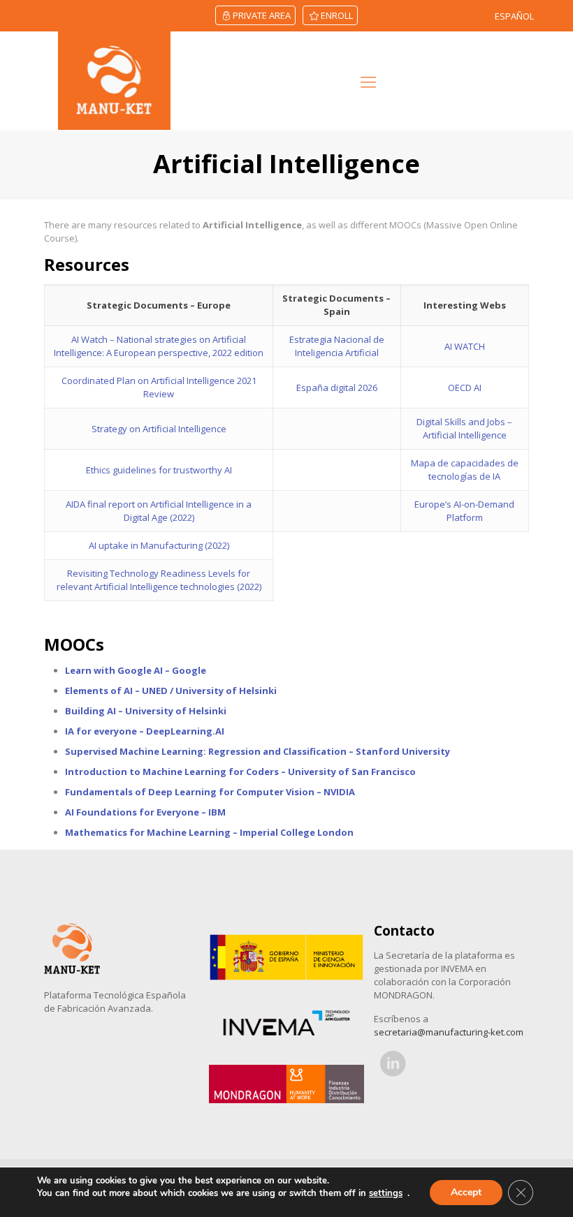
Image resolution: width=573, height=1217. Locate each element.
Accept (466, 1192)
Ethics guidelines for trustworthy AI (159, 470)
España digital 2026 (336, 387)
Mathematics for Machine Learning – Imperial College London (209, 832)
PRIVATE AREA (262, 15)
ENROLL (337, 15)
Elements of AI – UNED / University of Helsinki (171, 690)
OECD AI (464, 387)
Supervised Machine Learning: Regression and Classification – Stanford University (257, 751)
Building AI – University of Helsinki (145, 711)
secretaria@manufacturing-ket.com (448, 1032)
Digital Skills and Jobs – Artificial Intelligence (464, 428)
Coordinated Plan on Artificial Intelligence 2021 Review (158, 387)
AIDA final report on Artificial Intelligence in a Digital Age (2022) (159, 511)
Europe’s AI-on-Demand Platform (464, 511)
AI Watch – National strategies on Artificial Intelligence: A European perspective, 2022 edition (158, 346)
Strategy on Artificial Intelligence (159, 428)
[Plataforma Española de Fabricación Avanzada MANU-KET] (114, 80)
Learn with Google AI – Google (135, 670)
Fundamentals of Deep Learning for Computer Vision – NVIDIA (210, 791)
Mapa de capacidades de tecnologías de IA (464, 469)
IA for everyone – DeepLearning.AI (144, 731)
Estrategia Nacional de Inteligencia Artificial (336, 346)
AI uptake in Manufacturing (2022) (159, 545)
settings (385, 1193)
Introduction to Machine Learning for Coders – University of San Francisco (240, 771)
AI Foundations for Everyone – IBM (145, 812)
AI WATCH (464, 346)
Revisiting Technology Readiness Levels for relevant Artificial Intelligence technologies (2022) (159, 580)
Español (514, 16)
